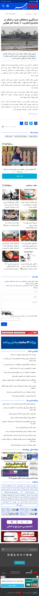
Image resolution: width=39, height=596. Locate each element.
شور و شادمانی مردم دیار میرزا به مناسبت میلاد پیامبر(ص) (19, 435)
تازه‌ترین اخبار (33, 351)
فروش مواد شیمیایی (31, 495)
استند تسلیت (16, 489)
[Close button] (37, 577)
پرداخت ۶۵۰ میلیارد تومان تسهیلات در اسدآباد (23, 355)
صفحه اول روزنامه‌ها (30, 449)
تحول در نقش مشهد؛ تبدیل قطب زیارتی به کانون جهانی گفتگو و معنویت (19, 387)
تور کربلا (25, 489)
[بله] (27, 555)
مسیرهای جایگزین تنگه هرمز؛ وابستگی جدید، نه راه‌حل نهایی (19, 404)
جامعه (35, 14)
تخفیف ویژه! (12, 585)
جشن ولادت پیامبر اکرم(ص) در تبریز (26, 427)
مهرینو (14, 502)
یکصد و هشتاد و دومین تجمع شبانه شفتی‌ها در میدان (21, 431)
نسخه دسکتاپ (20, 563)
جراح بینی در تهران (31, 486)
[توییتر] (21, 555)
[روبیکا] (18, 555)
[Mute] (7, 164)
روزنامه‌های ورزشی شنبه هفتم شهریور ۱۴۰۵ (23, 478)
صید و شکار (9, 136)
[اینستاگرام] (24, 555)
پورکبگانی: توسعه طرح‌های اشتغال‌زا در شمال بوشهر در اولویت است (19, 381)
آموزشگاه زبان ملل (7, 499)
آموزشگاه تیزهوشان (7, 495)
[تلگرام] (30, 555)
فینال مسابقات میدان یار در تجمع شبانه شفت (23, 445)
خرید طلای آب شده (8, 486)
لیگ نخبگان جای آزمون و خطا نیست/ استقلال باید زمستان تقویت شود (20, 409)
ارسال (4, 324)
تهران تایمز (6, 502)
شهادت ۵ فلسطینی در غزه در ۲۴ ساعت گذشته (23, 368)
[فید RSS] (14, 555)
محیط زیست (28, 14)
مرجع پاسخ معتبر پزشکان (11, 492)
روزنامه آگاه (19, 505)
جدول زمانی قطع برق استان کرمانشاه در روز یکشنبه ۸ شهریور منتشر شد (19, 423)
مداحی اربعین (6, 489)
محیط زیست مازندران (21, 136)
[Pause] (4, 164)
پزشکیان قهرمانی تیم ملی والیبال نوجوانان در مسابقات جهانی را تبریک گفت (18, 440)
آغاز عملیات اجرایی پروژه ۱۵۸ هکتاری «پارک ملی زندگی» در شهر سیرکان (19, 360)
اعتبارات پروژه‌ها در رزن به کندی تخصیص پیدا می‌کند (21, 392)
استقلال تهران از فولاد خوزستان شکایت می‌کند (23, 418)
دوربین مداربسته (30, 492)
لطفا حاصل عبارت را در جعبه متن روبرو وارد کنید (24, 316)
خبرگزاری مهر (28, 65)
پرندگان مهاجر (33, 136)
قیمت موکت (33, 489)
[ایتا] (8, 555)
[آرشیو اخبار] (11, 555)
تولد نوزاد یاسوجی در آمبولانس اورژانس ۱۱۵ (24, 396)
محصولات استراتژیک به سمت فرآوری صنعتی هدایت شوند (20, 372)
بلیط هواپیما (33, 499)
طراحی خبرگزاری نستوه (28, 593)
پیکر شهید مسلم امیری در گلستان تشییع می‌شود (22, 414)
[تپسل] (3, 144)
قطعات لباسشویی (19, 495)
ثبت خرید (19, 176)
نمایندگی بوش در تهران (21, 499)
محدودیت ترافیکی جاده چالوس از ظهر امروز (24, 376)
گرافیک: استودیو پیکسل (13, 593)
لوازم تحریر (20, 486)
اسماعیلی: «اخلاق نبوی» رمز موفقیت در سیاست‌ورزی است (19, 364)
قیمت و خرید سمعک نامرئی (28, 502)
